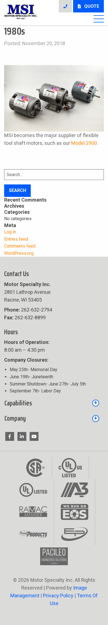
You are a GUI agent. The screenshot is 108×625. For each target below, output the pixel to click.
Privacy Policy (58, 595)
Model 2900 (84, 143)
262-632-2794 (28, 310)
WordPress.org (19, 253)
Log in (10, 232)
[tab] (54, 404)
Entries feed (16, 239)
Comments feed (19, 246)
